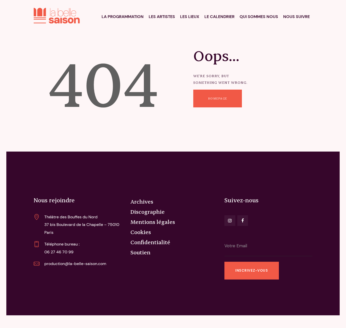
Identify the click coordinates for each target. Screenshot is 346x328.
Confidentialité (150, 241)
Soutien (140, 252)
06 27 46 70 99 (58, 252)
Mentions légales (152, 221)
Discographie (147, 211)
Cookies (140, 231)
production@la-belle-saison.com (75, 263)
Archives (141, 201)
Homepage (217, 98)
